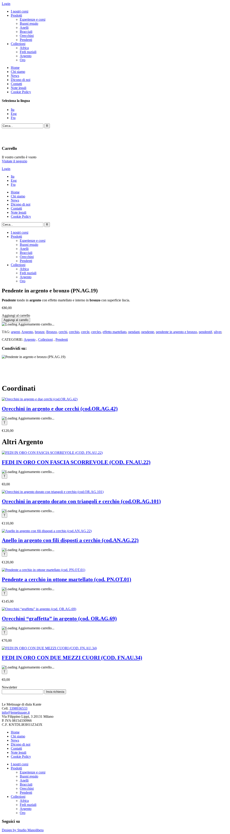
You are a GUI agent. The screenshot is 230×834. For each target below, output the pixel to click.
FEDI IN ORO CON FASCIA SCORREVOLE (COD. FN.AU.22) (76, 462)
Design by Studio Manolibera (23, 830)
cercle (85, 332)
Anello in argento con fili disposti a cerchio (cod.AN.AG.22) (70, 540)
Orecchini (27, 36)
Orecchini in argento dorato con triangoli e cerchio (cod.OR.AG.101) (81, 501)
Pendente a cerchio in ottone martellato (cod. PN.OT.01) (66, 579)
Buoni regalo (29, 23)
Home (15, 68)
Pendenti (26, 40)
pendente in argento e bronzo (176, 332)
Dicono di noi (20, 80)
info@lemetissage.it (16, 712)
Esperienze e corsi (32, 19)
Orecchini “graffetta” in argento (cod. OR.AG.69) (59, 618)
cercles (96, 332)
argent (15, 332)
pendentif (205, 332)
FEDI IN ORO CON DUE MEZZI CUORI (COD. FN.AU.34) (72, 658)
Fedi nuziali (28, 52)
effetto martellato (114, 332)
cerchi (63, 332)
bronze (39, 332)
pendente (147, 332)
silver (217, 332)
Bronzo (51, 332)
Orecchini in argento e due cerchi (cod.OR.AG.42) (60, 409)
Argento (25, 56)
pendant (133, 332)
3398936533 (18, 708)
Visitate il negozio (14, 161)
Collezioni (18, 44)
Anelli (24, 27)
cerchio (74, 332)
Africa (24, 48)
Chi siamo (18, 72)
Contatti (16, 84)
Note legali (18, 88)
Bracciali (26, 32)
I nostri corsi (19, 11)
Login (6, 4)
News (15, 76)
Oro (22, 60)
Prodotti (16, 15)
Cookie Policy (21, 92)
